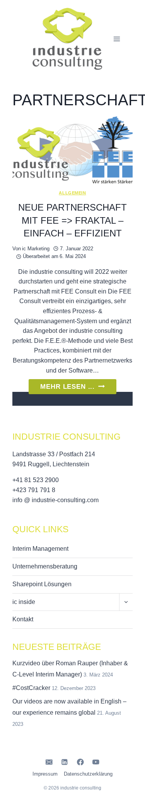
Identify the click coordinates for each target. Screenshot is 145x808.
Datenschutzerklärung (88, 774)
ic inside (23, 602)
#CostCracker (31, 688)
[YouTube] (96, 762)
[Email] (49, 762)
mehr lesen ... (78, 388)
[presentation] (72, 150)
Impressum (45, 774)
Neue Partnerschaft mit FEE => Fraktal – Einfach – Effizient (72, 220)
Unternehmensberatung (44, 566)
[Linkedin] (65, 762)
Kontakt (22, 619)
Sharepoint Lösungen (42, 584)
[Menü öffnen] (117, 39)
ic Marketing (35, 248)
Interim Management (40, 548)
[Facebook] (80, 762)
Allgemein (72, 193)
